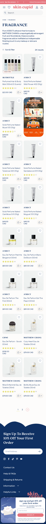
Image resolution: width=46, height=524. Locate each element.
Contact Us (8, 467)
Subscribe (39, 451)
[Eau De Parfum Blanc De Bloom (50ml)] (34, 237)
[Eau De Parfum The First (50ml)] (12, 280)
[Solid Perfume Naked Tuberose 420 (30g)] (12, 150)
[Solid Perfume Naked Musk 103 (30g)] (12, 107)
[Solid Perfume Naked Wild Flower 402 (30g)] (34, 64)
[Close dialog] (43, 499)
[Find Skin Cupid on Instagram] (4, 459)
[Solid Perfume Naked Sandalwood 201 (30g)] (34, 150)
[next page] (27, 409)
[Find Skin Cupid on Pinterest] (17, 459)
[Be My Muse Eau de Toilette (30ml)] (34, 367)
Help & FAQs (9, 473)
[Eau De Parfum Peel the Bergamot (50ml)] (12, 237)
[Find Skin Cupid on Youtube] (21, 459)
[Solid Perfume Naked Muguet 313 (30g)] (34, 194)
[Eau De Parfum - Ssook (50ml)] (12, 324)
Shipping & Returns (12, 479)
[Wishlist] (9, 7)
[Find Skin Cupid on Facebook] (9, 459)
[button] (8, 50)
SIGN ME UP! (30, 515)
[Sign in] (37, 7)
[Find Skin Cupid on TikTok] (13, 459)
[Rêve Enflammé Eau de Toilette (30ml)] (12, 367)
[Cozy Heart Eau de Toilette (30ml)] (34, 324)
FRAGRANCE (11, 20)
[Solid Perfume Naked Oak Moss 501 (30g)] (12, 194)
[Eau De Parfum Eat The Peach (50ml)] (34, 280)
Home (4, 20)
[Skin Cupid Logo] (23, 7)
